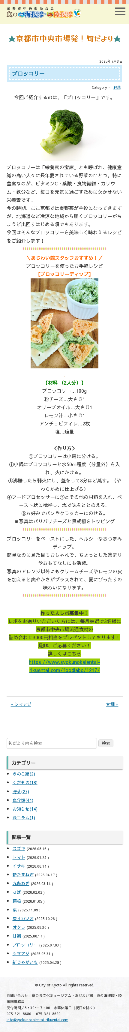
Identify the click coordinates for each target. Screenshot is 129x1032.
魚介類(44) (23, 800)
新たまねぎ (23, 875)
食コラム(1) (24, 817)
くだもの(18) (25, 782)
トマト (19, 857)
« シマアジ (21, 704)
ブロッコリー (25, 945)
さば (17, 892)
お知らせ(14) (25, 809)
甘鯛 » (112, 704)
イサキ (19, 866)
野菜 (117, 87)
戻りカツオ (23, 918)
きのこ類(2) (24, 774)
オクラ (19, 927)
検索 (106, 743)
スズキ (19, 848)
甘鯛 (17, 936)
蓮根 (17, 901)
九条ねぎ (21, 883)
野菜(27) (21, 791)
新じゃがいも (25, 962)
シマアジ (21, 953)
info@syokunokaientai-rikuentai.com (37, 1019)
